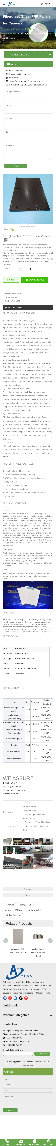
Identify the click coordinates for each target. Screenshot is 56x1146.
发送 (16, 166)
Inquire (10, 279)
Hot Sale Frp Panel (13, 915)
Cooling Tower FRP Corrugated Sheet (38, 952)
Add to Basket (36, 279)
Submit (10, 1110)
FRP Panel (10, 905)
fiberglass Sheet (27, 905)
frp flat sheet (33, 910)
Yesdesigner (28, 1065)
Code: (7, 301)
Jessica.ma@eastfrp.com (20, 74)
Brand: (8, 297)
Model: (8, 294)
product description (14, 307)
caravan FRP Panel (13, 910)
